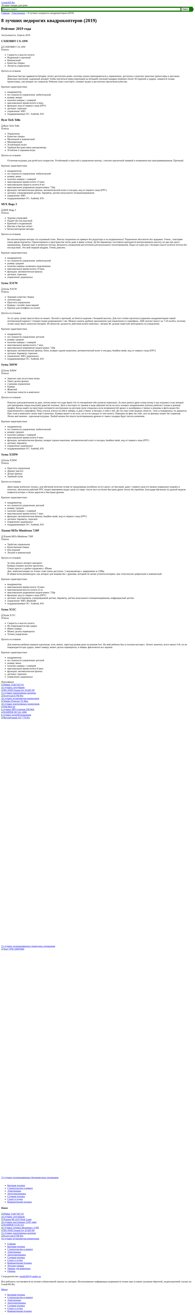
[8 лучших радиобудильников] (14, 712)
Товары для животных (19, 1268)
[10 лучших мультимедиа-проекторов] (12, 695)
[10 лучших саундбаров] (12, 684)
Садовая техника (16, 1196)
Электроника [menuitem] (14, 1300)
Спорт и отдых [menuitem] (15, 1308)
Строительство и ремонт (20, 1188)
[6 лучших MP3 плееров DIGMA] (8, 706)
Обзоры (11, 1271)
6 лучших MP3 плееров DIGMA (17, 709)
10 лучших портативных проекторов (20, 704)
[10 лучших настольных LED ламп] (16, 1219)
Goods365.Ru (8, 2)
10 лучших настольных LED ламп (19, 1222)
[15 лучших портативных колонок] (17, 690)
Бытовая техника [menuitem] (16, 1294)
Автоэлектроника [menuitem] (16, 1303)
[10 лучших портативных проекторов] (14, 701)
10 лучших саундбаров (13, 687)
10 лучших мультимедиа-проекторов (20, 698)
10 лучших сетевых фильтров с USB (20, 1227)
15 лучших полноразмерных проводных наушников (28, 946)
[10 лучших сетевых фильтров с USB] (12, 1225)
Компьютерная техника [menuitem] (19, 1311)
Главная (5, 13)
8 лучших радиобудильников (16, 715)
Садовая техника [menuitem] (16, 1305)
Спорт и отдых (15, 1199)
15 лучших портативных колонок (18, 693)
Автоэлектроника (16, 1193)
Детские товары (15, 1265)
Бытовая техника (16, 1185)
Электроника (18, 13)
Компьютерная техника (19, 1202)
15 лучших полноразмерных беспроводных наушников (29, 1177)
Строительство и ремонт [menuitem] (20, 1297)
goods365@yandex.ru (30, 1276)
